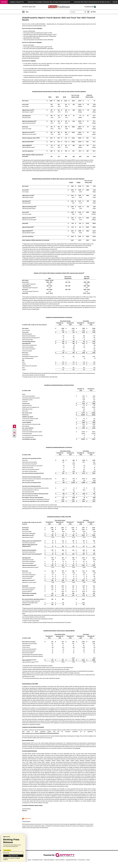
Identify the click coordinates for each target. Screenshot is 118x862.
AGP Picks (4, 2)
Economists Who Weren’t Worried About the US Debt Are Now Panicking (94, 2)
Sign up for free (13, 855)
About (29, 859)
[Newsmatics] (14, 435)
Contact (88, 859)
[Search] (85, 11)
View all (115, 2)
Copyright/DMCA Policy (71, 859)
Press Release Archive (37, 859)
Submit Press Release (49, 859)
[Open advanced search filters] (88, 11)
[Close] (24, 835)
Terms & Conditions (59, 859)
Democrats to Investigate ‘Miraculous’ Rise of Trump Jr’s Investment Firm (49, 2)
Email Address (7, 850)
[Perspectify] (14, 429)
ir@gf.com (24, 810)
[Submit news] (14, 426)
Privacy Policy (81, 859)
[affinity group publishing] (14, 432)
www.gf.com (77, 748)
